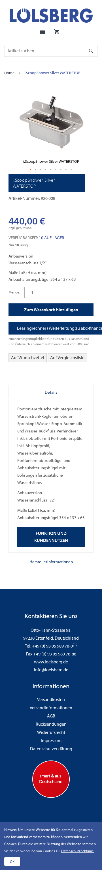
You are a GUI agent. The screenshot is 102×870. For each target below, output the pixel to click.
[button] (30, 170)
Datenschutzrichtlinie (77, 850)
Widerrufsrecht (51, 732)
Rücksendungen (51, 724)
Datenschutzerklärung (51, 748)
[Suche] (91, 50)
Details (51, 392)
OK (12, 861)
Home (9, 72)
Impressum (51, 740)
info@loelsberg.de (51, 669)
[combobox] (45, 50)
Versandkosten (51, 699)
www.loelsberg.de (51, 662)
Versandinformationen (51, 707)
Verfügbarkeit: (23, 237)
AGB (51, 716)
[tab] (51, 392)
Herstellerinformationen (51, 561)
